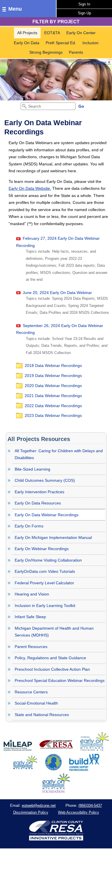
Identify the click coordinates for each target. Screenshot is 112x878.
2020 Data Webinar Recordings (53, 385)
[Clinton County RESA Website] (56, 749)
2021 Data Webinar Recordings (53, 395)
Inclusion (90, 42)
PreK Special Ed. (61, 42)
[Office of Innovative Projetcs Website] (94, 749)
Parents (76, 52)
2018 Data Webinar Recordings (53, 365)
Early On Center (81, 32)
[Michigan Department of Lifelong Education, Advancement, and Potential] (17, 749)
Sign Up (84, 13)
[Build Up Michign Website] (84, 769)
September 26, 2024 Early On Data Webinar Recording (59, 329)
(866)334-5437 (90, 805)
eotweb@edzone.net (39, 805)
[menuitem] (27, 33)
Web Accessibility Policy (78, 812)
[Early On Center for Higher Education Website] (53, 769)
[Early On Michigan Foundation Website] (56, 791)
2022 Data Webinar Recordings (53, 405)
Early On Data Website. (30, 188)
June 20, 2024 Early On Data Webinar (57, 292)
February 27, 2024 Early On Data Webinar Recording (58, 242)
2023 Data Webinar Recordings (53, 415)
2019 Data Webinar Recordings (53, 375)
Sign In (84, 4)
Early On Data (26, 42)
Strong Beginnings (46, 52)
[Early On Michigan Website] (25, 769)
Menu (15, 9)
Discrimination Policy (30, 812)
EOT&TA (52, 32)
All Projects (27, 32)
